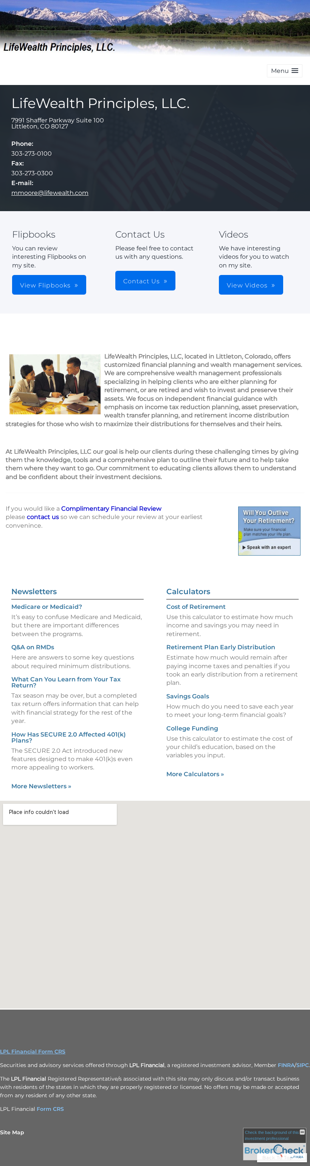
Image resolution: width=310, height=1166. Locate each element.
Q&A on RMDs (32, 647)
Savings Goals (187, 696)
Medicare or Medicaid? (46, 606)
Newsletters (34, 591)
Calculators (188, 591)
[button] (284, 70)
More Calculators (195, 774)
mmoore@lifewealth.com (49, 192)
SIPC (302, 1065)
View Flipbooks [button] (45, 285)
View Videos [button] (247, 285)
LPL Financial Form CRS (32, 1051)
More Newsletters (41, 786)
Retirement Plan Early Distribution (220, 647)
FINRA (286, 1065)
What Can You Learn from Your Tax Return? (66, 682)
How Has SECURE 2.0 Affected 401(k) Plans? (68, 737)
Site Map (12, 1132)
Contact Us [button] (141, 281)
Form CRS (50, 1109)
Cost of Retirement (196, 606)
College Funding (192, 728)
